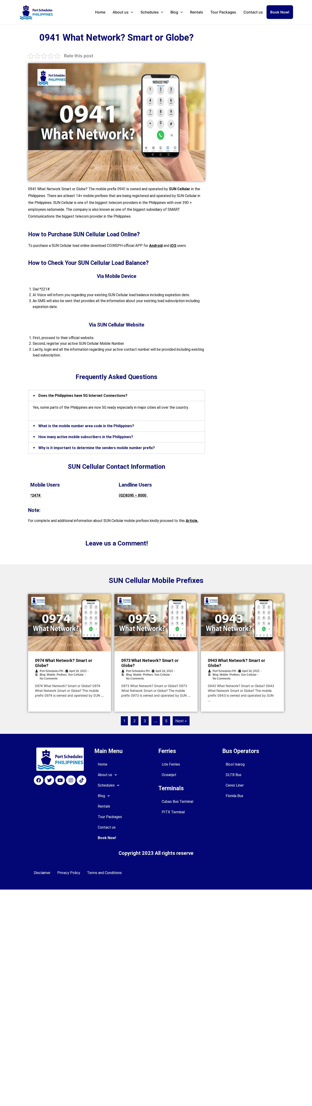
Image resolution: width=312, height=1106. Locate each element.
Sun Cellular (76, 674)
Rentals (196, 12)
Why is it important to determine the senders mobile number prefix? (96, 448)
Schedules (149, 12)
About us (121, 12)
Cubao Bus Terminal (177, 801)
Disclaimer (42, 873)
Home (100, 12)
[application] (131, 12)
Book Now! (279, 12)
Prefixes (62, 674)
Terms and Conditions (104, 873)
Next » (181, 721)
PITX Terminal (173, 812)
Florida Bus (234, 796)
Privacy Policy (68, 873)
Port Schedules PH (51, 671)
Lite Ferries (171, 764)
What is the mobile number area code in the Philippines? (86, 426)
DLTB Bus (233, 775)
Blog (174, 12)
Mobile (51, 674)
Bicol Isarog (235, 764)
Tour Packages (223, 12)
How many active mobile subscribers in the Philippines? (85, 437)
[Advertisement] (246, 55)
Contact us (253, 12)
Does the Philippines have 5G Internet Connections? (82, 395)
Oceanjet (169, 775)
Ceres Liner (235, 785)
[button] (116, 395)
